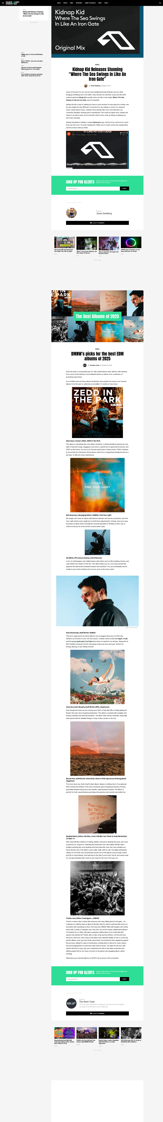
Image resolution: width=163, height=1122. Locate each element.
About (106, 3)
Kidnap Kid (82, 97)
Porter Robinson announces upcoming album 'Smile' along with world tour (31, 75)
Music (59, 3)
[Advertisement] (34, 35)
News (71, 3)
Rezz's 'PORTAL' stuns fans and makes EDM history (32, 61)
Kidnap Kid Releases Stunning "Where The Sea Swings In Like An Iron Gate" (33, 14)
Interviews (79, 3)
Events (65, 3)
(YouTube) (82, 641)
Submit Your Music (90, 3)
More (99, 3)
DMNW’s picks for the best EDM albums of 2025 (32, 55)
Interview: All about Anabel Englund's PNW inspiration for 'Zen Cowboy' (31, 68)
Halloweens (97, 122)
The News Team (94, 365)
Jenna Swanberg (95, 86)
